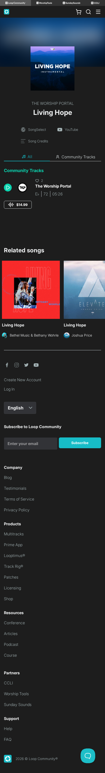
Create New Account (22, 379)
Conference (14, 622)
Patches (11, 577)
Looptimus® (14, 555)
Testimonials (15, 488)
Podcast (11, 644)
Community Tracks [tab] (78, 156)
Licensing (12, 587)
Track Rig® (13, 566)
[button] (9, 187)
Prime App (13, 544)
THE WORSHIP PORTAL (53, 103)
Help (8, 728)
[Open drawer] (98, 12)
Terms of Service (19, 499)
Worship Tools (16, 693)
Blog (8, 477)
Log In (9, 389)
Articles (11, 633)
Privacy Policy (17, 509)
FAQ (7, 739)
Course (10, 655)
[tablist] (52, 156)
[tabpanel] (52, 192)
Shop (8, 598)
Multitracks (14, 533)
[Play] (8, 187)
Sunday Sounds (18, 704)
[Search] (88, 12)
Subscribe (79, 443)
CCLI (8, 682)
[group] (18, 205)
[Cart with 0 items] (79, 12)
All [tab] (30, 156)
